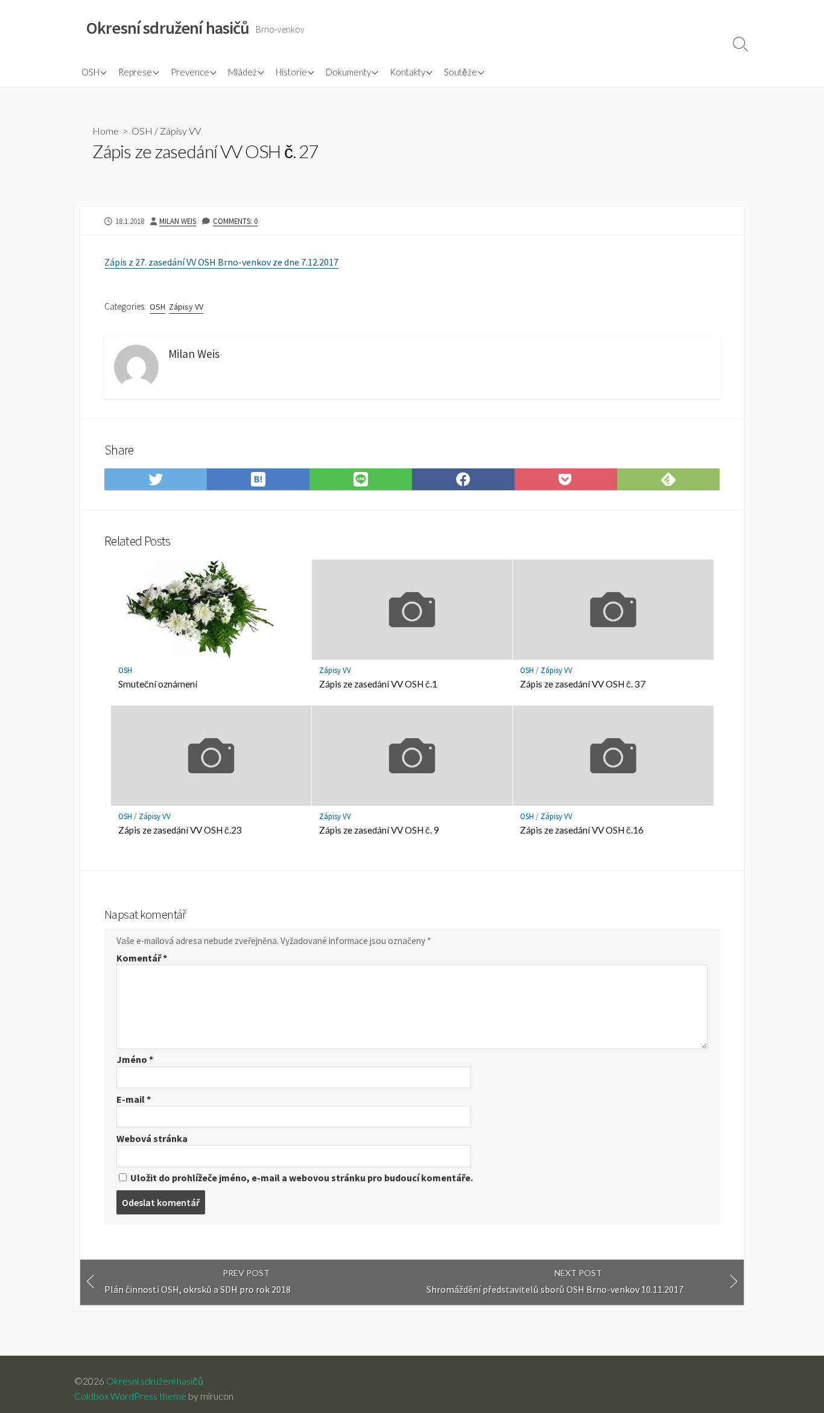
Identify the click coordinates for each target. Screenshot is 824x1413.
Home (105, 130)
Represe (135, 71)
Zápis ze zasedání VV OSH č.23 (180, 830)
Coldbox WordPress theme (130, 1396)
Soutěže (460, 71)
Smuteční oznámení (157, 683)
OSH (90, 71)
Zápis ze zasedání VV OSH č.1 (378, 683)
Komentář (141, 958)
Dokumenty (348, 71)
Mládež (242, 71)
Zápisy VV (180, 130)
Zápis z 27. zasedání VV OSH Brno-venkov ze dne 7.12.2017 (221, 262)
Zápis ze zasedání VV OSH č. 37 (582, 683)
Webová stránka (152, 1138)
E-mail (133, 1099)
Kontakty (407, 71)
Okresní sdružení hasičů (154, 1381)
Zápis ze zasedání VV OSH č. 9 (379, 830)
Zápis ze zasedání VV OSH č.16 (582, 830)
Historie (291, 71)
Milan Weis (177, 221)
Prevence (190, 71)
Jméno (134, 1059)
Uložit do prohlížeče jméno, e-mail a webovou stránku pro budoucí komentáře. (301, 1178)
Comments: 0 (235, 221)
